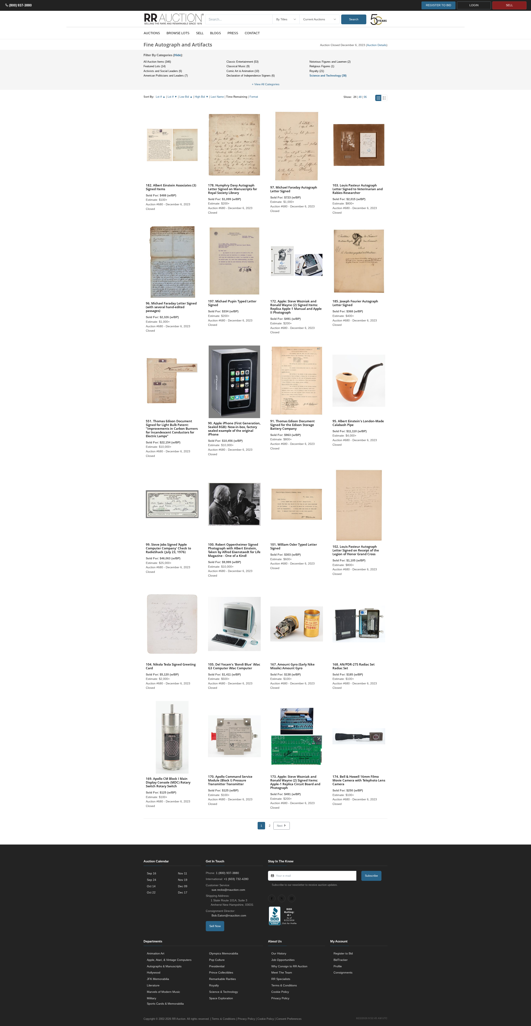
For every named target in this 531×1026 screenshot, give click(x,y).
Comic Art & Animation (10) (243, 71)
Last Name (217, 96)
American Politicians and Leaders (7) (166, 75)
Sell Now (215, 926)
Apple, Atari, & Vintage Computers (169, 959)
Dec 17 (182, 892)
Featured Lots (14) (155, 66)
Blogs (215, 33)
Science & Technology (223, 991)
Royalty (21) (316, 71)
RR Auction (178, 1018)
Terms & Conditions (284, 985)
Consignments (343, 972)
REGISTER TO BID (438, 5)
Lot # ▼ (172, 96)
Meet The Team (281, 972)
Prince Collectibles (221, 972)
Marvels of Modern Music (163, 991)
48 (360, 97)
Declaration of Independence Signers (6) (251, 75)
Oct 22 (151, 892)
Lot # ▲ (160, 96)
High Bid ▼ (201, 96)
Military (151, 998)
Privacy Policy (280, 998)
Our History (278, 953)
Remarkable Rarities (222, 979)
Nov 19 (182, 879)
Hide (177, 55)
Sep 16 (151, 873)
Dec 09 (182, 886)
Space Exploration (221, 998)
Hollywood (153, 972)
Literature (153, 985)
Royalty (214, 985)
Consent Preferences (289, 1018)
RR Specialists (280, 979)
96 (365, 97)
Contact (252, 33)
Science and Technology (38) (327, 75)
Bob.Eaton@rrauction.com (229, 915)
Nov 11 (182, 873)
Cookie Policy (280, 991)
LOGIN (474, 5)
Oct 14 (151, 886)
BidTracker (341, 959)
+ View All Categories (265, 84)
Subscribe (371, 875)
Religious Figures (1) (321, 66)
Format (254, 96)
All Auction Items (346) (157, 61)
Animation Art (155, 953)
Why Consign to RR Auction (289, 966)
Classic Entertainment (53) (242, 61)
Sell (199, 33)
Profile (338, 966)
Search (353, 19)
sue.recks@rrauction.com (228, 889)
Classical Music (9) (238, 66)
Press (233, 33)
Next (280, 825)
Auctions (152, 33)
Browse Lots (178, 33)
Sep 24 (151, 879)
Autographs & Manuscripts (164, 966)
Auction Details (376, 45)
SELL (509, 5)
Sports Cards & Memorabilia (165, 1003)
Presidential (216, 966)
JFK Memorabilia (158, 979)
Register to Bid (343, 953)
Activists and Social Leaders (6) (163, 71)
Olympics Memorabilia (223, 953)
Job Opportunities (283, 959)
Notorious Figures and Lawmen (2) (330, 61)
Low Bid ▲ (185, 96)
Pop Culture (217, 959)
